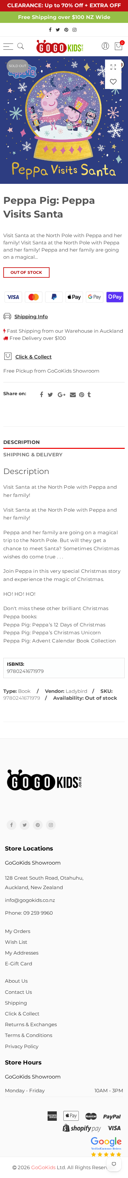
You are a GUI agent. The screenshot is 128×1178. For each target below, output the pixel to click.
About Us (16, 981)
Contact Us (18, 992)
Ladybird (76, 691)
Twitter (50, 395)
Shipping (16, 1003)
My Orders (17, 931)
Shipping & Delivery (33, 455)
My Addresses (21, 953)
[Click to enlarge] (113, 67)
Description (21, 442)
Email (73, 395)
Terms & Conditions (28, 1035)
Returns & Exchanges (31, 1025)
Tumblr (89, 395)
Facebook (41, 395)
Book (24, 691)
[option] (64, 120)
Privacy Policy (21, 1046)
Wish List (16, 942)
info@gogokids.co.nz (30, 900)
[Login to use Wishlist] (113, 81)
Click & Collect (33, 357)
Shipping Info (31, 317)
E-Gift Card (18, 964)
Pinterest (81, 395)
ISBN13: (15, 664)
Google (61, 395)
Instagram (51, 825)
